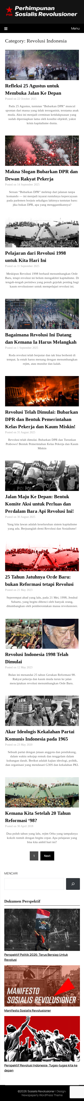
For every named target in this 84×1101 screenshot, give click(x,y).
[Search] (73, 884)
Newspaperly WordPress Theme (42, 1095)
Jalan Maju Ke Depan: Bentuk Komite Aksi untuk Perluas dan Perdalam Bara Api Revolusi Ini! (39, 504)
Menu (75, 28)
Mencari (11, 873)
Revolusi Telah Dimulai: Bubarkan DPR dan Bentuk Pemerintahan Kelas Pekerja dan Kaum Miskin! (41, 419)
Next (47, 856)
